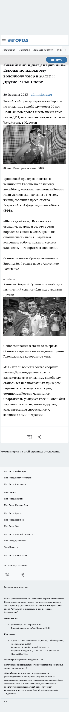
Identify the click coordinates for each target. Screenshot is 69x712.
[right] (65, 50)
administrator (41, 94)
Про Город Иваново (14, 498)
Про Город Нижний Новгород (18, 534)
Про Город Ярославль (15, 484)
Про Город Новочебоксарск (17, 477)
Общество (24, 49)
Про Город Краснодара (15, 555)
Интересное (8, 49)
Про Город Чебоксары (15, 471)
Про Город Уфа (11, 526)
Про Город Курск (12, 513)
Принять (56, 59)
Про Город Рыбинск (14, 519)
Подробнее (10, 693)
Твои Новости (11, 547)
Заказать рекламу (43, 49)
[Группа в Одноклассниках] (22, 574)
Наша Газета (10, 492)
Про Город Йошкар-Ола (16, 505)
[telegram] (40, 436)
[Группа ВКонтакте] (6, 574)
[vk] (30, 436)
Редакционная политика (16, 587)
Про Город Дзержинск (15, 540)
